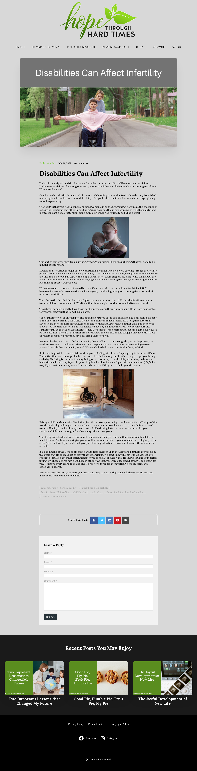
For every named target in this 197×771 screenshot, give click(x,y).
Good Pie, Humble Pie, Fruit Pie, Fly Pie (98, 701)
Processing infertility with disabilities (125, 492)
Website (48, 571)
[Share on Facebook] (94, 520)
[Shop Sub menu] (145, 47)
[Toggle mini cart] (179, 47)
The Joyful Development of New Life (162, 701)
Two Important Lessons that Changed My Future (34, 701)
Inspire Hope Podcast (81, 47)
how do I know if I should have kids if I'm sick (63, 492)
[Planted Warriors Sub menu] (128, 47)
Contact (158, 47)
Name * (48, 552)
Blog (19, 47)
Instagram (112, 738)
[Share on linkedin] (109, 520)
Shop (139, 47)
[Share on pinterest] (117, 520)
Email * (48, 562)
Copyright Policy (120, 724)
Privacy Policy (76, 724)
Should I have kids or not (54, 496)
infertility (96, 492)
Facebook (91, 738)
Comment (50, 580)
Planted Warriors (114, 47)
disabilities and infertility (95, 487)
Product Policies (97, 724)
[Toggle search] (173, 47)
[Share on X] (101, 520)
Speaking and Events (46, 47)
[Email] (125, 520)
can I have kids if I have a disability (58, 487)
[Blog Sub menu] (25, 47)
